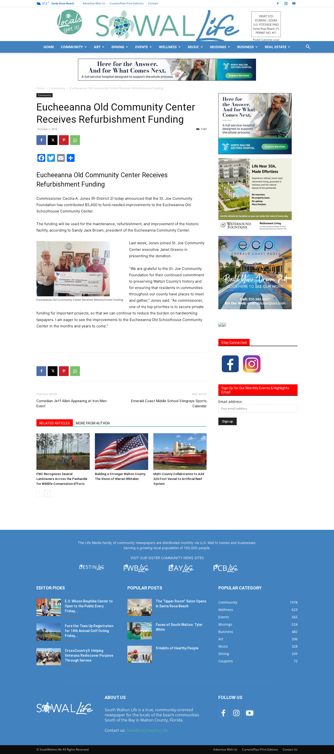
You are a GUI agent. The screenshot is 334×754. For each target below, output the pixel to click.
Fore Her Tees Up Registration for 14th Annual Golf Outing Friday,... (89, 631)
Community (72, 46)
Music (193, 46)
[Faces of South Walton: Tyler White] (139, 630)
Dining (117, 46)
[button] (308, 47)
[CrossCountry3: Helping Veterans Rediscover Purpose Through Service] (48, 656)
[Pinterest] (64, 140)
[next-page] (47, 493)
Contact (153, 3)
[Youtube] (294, 3)
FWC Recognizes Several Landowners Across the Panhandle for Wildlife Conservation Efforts (61, 479)
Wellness (168, 46)
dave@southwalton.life (147, 730)
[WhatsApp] (75, 140)
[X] (52, 140)
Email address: (230, 401)
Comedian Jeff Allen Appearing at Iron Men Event (71, 403)
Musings (218, 46)
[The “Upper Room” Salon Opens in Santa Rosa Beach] (139, 607)
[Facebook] (277, 3)
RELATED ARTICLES (54, 423)
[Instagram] (285, 3)
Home (49, 46)
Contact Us (290, 749)
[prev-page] (39, 493)
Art (97, 46)
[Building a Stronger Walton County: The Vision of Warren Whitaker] (121, 451)
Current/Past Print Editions (127, 3)
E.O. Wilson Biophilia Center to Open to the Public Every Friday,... (89, 606)
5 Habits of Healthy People (177, 648)
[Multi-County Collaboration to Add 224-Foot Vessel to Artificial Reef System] (180, 451)
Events (141, 46)
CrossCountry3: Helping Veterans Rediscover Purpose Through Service (89, 655)
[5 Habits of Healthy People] (139, 654)
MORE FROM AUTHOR (93, 423)
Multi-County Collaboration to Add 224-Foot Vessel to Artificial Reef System (178, 479)
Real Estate (275, 46)
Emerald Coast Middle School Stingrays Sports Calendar (169, 403)
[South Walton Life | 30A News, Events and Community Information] (167, 24)
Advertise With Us (94, 3)
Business (245, 46)
